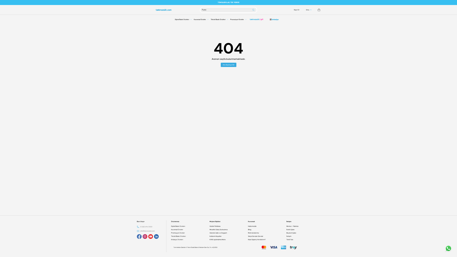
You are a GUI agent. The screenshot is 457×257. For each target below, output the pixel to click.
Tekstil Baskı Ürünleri (178, 236)
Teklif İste (289, 239)
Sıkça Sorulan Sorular (255, 236)
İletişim (288, 221)
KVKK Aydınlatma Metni (218, 239)
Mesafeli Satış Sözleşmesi (219, 229)
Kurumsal (251, 221)
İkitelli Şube (290, 229)
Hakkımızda (252, 226)
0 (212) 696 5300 (146, 227)
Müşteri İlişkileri (215, 221)
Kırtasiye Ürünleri (177, 239)
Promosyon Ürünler (178, 233)
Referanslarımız (253, 233)
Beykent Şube (291, 233)
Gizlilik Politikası (215, 226)
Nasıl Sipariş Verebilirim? (257, 239)
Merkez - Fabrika (292, 226)
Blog (249, 229)
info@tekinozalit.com (147, 231)
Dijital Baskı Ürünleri (178, 226)
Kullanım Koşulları (216, 236)
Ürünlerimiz (175, 221)
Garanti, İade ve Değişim (218, 233)
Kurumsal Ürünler (177, 229)
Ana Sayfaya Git (228, 65)
